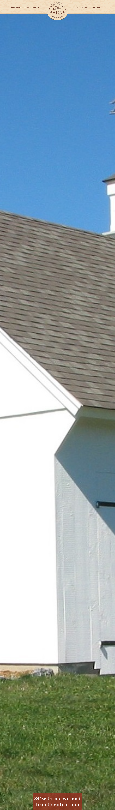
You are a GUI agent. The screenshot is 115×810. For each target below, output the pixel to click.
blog (78, 8)
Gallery (27, 8)
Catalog (85, 8)
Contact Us (95, 8)
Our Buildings (16, 8)
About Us (36, 8)
